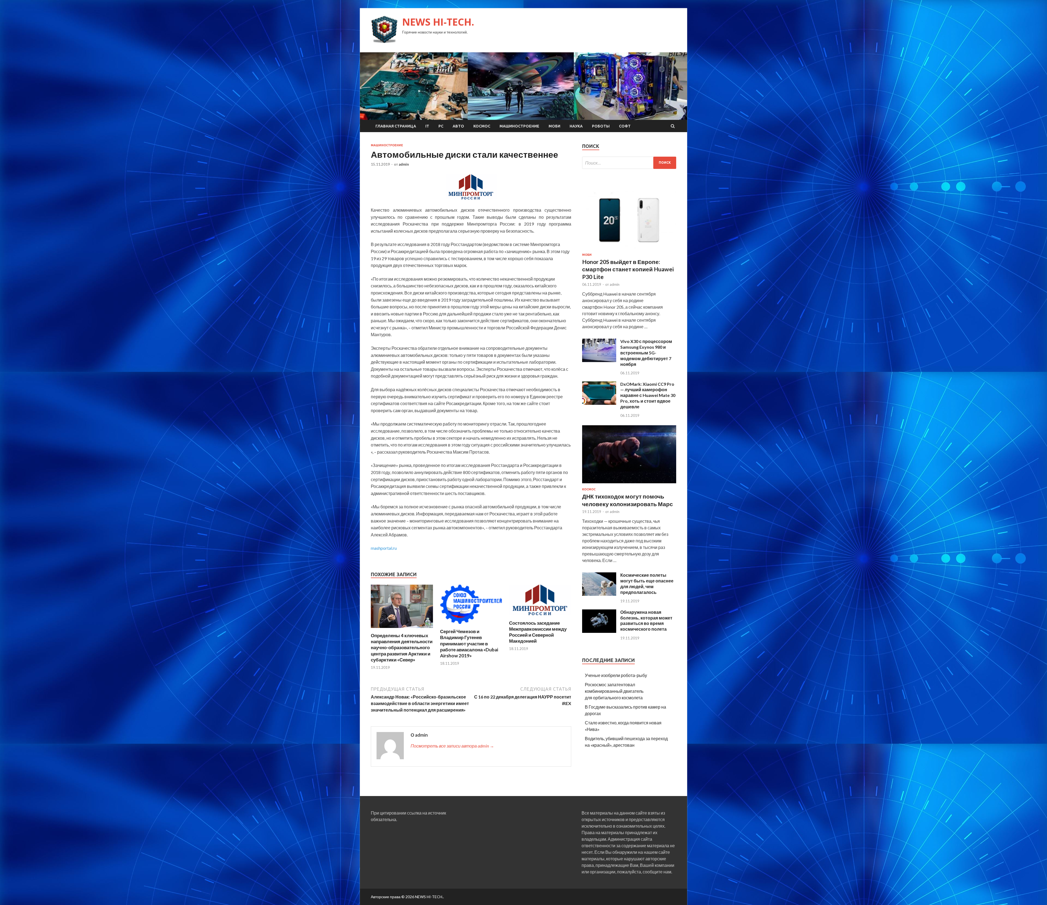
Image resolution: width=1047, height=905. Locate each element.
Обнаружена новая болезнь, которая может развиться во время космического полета (646, 620)
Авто (458, 126)
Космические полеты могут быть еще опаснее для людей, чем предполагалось (646, 583)
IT (427, 126)
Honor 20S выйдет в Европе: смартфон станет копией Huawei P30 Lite (628, 269)
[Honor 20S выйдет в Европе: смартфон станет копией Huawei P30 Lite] (629, 249)
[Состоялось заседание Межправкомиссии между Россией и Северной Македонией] (540, 616)
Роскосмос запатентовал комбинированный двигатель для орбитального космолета (614, 691)
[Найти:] (629, 163)
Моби (554, 126)
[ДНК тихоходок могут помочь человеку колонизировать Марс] (629, 484)
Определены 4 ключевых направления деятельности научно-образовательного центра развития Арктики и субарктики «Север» (401, 647)
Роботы (601, 126)
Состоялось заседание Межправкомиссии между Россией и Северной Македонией (538, 632)
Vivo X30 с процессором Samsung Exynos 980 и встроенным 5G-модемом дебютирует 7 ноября (646, 352)
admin (404, 164)
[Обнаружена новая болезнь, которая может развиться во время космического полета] (599, 631)
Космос (481, 126)
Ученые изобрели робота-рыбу (616, 675)
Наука (576, 126)
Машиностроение (519, 126)
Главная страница (395, 126)
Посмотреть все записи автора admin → (452, 745)
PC (440, 126)
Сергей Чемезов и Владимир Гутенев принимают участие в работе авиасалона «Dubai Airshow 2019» (469, 643)
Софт (625, 126)
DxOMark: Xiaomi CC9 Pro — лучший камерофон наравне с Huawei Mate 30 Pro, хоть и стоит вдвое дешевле (647, 395)
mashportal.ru (384, 548)
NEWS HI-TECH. (438, 22)
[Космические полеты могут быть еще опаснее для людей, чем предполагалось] (599, 594)
